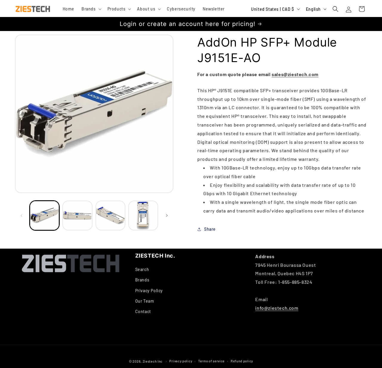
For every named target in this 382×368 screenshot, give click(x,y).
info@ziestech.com (276, 308)
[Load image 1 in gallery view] (44, 215)
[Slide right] (166, 215)
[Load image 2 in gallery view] (77, 215)
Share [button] (210, 229)
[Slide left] (21, 215)
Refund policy (242, 361)
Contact (143, 311)
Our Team (144, 301)
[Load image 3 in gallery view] (110, 215)
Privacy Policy (149, 290)
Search (142, 269)
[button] (91, 9)
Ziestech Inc (153, 361)
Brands (142, 280)
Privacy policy (180, 361)
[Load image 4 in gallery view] (143, 215)
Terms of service (211, 361)
